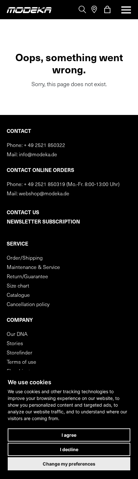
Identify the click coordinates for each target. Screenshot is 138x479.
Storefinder (19, 353)
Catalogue (18, 295)
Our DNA (17, 334)
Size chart (18, 286)
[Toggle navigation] (124, 10)
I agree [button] (69, 435)
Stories (15, 343)
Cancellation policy (28, 304)
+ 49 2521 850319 (44, 184)
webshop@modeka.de (44, 194)
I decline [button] (69, 449)
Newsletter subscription (43, 222)
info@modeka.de (38, 155)
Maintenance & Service (33, 267)
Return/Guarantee (27, 277)
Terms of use (21, 362)
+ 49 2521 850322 (44, 145)
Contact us (23, 212)
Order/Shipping (25, 258)
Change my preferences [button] (69, 464)
